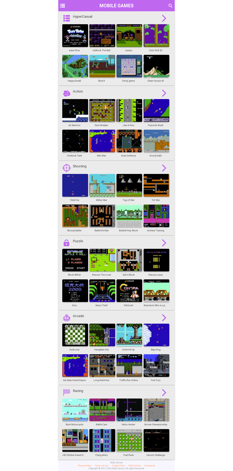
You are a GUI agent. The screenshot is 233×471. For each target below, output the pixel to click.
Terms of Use (101, 465)
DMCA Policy (135, 465)
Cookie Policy (118, 465)
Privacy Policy (84, 465)
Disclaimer (150, 465)
